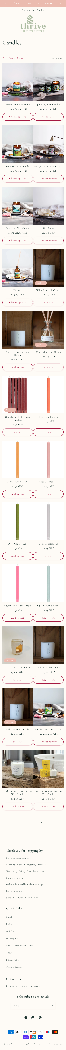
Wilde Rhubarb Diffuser (48, 352)
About (9, 952)
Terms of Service (14, 966)
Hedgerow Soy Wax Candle (48, 166)
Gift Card (11, 931)
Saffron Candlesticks (18, 481)
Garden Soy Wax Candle (48, 729)
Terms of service (55, 1044)
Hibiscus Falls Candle (17, 729)
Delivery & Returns (15, 938)
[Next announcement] (60, 3)
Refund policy (25, 1044)
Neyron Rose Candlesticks (17, 605)
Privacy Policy (13, 959)
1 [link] (24, 821)
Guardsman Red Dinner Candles (17, 418)
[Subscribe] (51, 1005)
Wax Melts (48, 228)
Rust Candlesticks (48, 417)
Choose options (17, 116)
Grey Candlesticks (48, 543)
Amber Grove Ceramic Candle (17, 353)
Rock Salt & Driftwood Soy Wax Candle (17, 793)
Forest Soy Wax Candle (18, 104)
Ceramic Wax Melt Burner (17, 667)
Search (9, 916)
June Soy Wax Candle (48, 104)
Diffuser (17, 290)
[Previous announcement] (5, 3)
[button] (6, 23)
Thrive (13, 1044)
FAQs (9, 924)
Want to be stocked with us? (19, 945)
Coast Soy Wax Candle (18, 228)
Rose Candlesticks (48, 481)
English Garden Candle (48, 667)
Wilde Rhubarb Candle (48, 290)
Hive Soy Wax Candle (17, 166)
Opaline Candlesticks (48, 605)
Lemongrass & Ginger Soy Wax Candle (48, 793)
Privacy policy (40, 1044)
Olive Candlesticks (17, 543)
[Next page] (41, 821)
